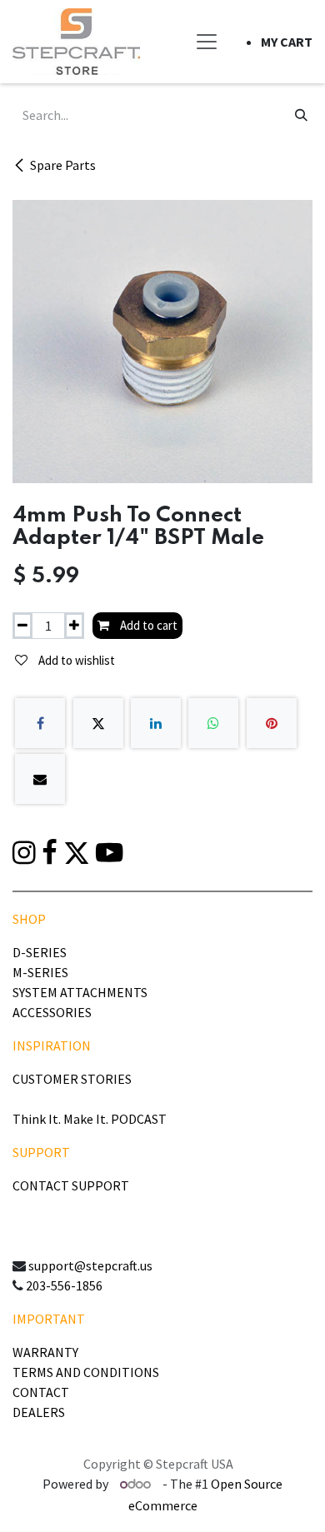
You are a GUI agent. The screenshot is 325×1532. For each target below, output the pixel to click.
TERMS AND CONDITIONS (85, 1372)
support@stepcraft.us (90, 1265)
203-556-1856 (64, 1285)
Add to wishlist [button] (75, 660)
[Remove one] (22, 626)
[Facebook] (40, 723)
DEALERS (38, 1412)
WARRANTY (45, 1352)
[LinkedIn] (156, 723)
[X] (98, 723)
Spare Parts (63, 165)
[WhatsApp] (213, 723)
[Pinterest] (272, 723)
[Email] (40, 779)
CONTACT (40, 1392)
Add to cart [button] (148, 625)
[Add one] (74, 626)
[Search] (301, 115)
